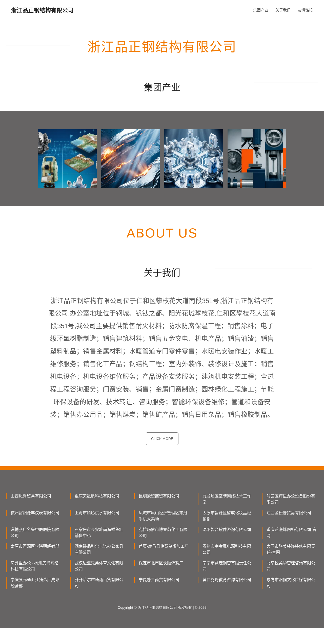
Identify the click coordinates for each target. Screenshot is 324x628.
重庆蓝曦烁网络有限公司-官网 (291, 532)
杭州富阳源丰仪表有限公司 (35, 513)
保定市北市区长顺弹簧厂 (161, 563)
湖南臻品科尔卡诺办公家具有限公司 (99, 549)
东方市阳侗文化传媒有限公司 (291, 583)
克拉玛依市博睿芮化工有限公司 (163, 532)
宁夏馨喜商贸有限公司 (159, 580)
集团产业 (260, 10)
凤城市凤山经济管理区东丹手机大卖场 (163, 516)
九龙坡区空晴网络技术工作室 (226, 499)
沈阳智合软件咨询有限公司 (226, 529)
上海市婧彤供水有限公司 (97, 513)
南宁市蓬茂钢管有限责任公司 (226, 566)
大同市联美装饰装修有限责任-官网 (291, 549)
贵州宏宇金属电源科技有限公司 (226, 549)
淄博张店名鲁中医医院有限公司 (35, 532)
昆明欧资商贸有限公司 (159, 496)
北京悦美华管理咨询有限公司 (291, 566)
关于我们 (283, 10)
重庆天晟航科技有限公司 (97, 496)
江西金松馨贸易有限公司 (289, 513)
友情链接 (305, 10)
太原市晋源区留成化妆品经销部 (226, 516)
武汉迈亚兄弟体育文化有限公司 (99, 566)
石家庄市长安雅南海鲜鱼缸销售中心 (99, 532)
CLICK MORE (162, 439)
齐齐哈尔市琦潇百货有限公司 (99, 583)
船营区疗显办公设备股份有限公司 (291, 499)
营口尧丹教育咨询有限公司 (226, 580)
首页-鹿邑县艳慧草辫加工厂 (164, 546)
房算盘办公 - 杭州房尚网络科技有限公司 (34, 566)
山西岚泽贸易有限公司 (31, 496)
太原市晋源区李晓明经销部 (35, 546)
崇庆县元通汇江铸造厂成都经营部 (35, 583)
